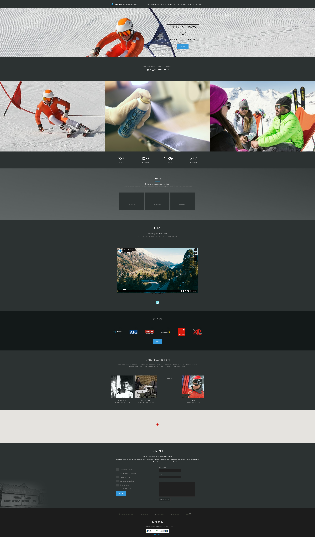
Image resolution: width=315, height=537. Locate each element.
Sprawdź (183, 46)
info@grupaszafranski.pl (127, 481)
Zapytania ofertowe (194, 4)
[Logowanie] (203, 4)
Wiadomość (162, 481)
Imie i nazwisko (163, 467)
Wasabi (171, 526)
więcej (157, 341)
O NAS (148, 4)
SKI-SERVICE (168, 4)
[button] (157, 424)
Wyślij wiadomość (164, 499)
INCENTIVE (176, 4)
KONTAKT (183, 4)
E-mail (161, 474)
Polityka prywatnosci (158, 534)
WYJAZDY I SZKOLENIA (157, 4)
